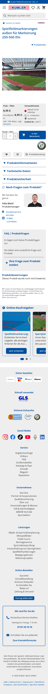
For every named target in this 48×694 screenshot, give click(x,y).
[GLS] (24, 398)
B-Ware (24, 456)
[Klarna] (38, 379)
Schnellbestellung (24, 578)
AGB (5, 682)
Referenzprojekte (24, 558)
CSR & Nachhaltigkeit (24, 508)
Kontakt (24, 468)
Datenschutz (15, 682)
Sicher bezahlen (24, 373)
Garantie (24, 575)
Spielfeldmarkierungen (24, 551)
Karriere (24, 492)
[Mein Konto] (38, 7)
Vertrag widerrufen (24, 598)
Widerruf (24, 588)
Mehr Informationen (9, 297)
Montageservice (24, 542)
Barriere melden (37, 684)
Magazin (24, 472)
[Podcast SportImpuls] (35, 437)
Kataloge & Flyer (24, 465)
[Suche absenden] (4, 15)
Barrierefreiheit (21, 684)
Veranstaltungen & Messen (24, 505)
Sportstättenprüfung (24, 545)
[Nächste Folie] (30, 359)
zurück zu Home (13, 23)
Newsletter (24, 475)
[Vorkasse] (10, 379)
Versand (7, 124)
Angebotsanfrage (24, 453)
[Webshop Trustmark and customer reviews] (20, 417)
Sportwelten (24, 515)
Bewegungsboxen (24, 554)
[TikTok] (20, 437)
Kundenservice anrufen (13, 213)
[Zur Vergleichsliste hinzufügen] (17, 154)
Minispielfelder (24, 535)
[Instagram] (5, 437)
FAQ (24, 459)
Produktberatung (37, 154)
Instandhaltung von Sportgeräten (24, 548)
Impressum (28, 682)
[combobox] (24, 15)
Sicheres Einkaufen (24, 410)
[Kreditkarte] (19, 379)
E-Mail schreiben (12, 220)
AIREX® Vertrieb (24, 511)
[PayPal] (29, 379)
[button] (24, 163)
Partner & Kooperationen (24, 496)
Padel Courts (24, 539)
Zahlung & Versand (24, 591)
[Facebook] (12, 437)
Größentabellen (24, 462)
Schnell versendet (24, 392)
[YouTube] (27, 437)
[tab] (22, 359)
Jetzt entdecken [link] (16, 351)
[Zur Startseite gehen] (19, 7)
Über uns (24, 502)
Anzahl (7, 132)
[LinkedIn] (42, 437)
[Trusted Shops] (37, 417)
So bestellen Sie (24, 585)
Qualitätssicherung (24, 499)
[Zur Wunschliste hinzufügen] (6, 154)
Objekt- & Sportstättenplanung (24, 532)
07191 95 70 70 (24, 627)
